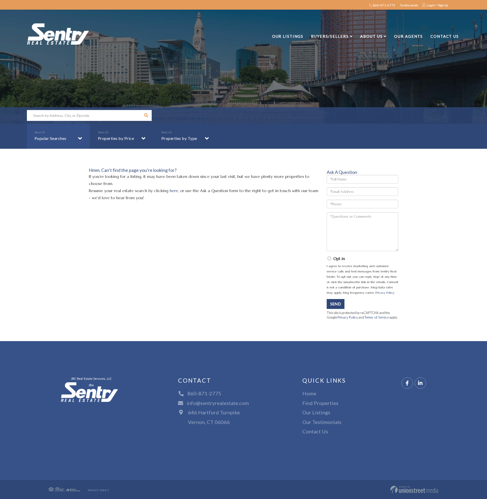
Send (335, 303)
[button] (146, 115)
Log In (431, 5)
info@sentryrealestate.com (218, 403)
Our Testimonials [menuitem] (321, 422)
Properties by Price (116, 138)
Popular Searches (50, 138)
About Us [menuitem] (371, 36)
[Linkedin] (420, 383)
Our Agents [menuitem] (408, 36)
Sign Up (443, 5)
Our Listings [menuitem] (288, 36)
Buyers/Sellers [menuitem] (330, 36)
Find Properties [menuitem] (320, 403)
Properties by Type (179, 138)
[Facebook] (407, 383)
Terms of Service (376, 318)
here (174, 190)
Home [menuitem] (309, 393)
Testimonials (409, 5)
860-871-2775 (383, 5)
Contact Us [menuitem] (444, 36)
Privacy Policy (384, 292)
